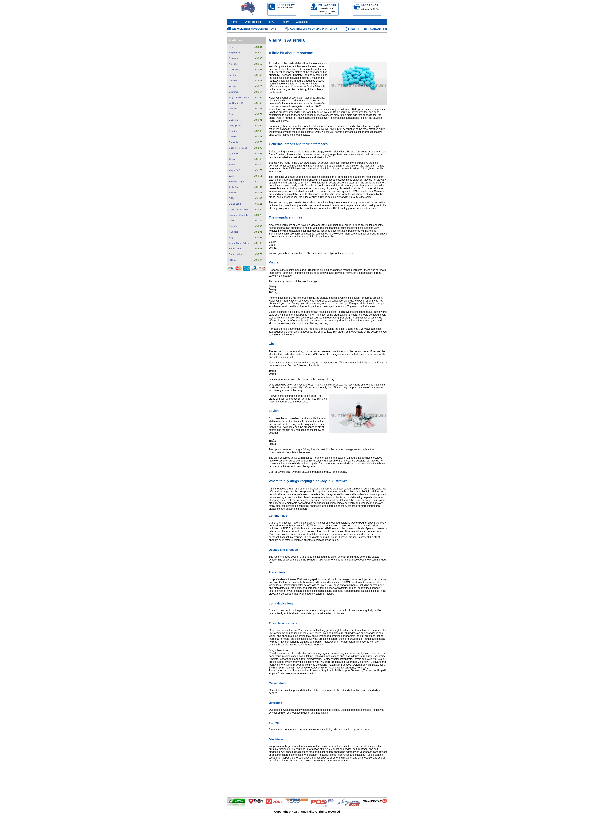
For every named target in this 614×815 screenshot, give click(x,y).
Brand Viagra (235, 248)
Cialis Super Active (238, 209)
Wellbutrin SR (236, 103)
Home (234, 21)
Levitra (232, 75)
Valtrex (232, 86)
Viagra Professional (239, 97)
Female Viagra (236, 181)
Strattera (233, 58)
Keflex (232, 164)
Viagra (232, 237)
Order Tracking (253, 21)
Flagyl (232, 47)
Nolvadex (233, 226)
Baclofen (233, 120)
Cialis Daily (234, 69)
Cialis (231, 220)
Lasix (231, 176)
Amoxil (232, 192)
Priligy (232, 198)
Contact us (302, 21)
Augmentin (234, 52)
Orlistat (232, 159)
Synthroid (234, 153)
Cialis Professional (238, 148)
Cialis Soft (234, 187)
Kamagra (233, 232)
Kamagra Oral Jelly (238, 215)
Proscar (233, 80)
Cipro (231, 114)
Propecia (233, 142)
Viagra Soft (234, 170)
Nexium (233, 64)
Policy (285, 21)
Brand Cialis (235, 204)
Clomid (232, 136)
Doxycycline (235, 125)
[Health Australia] (247, 9)
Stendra (233, 131)
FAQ (271, 21)
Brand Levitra (236, 254)
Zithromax (234, 92)
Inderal (232, 259)
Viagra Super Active (239, 243)
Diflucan (233, 108)
